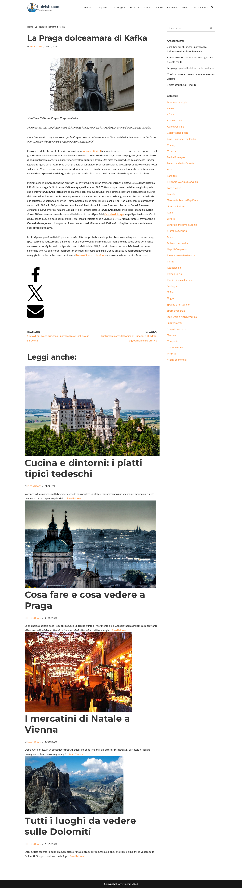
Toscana (171, 335)
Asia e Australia (175, 126)
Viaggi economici (177, 359)
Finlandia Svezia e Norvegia (182, 181)
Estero (170, 169)
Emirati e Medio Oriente (180, 163)
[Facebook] (35, 282)
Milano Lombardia (177, 243)
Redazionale (174, 267)
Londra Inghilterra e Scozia (182, 224)
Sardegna (172, 286)
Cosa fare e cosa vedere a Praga (85, 600)
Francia (171, 193)
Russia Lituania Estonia (179, 279)
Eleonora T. (34, 486)
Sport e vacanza (176, 310)
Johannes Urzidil (91, 150)
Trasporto (172, 341)
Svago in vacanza (176, 328)
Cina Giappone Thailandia (181, 138)
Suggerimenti (174, 322)
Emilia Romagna (176, 157)
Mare (159, 7)
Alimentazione (175, 120)
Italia (170, 212)
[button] (108, 7)
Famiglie (172, 7)
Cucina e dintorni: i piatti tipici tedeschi (83, 468)
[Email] (35, 317)
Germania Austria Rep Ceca (182, 200)
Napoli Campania (177, 249)
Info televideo (200, 7)
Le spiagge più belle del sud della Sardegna (190, 67)
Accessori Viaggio (177, 101)
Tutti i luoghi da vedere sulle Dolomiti (80, 826)
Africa (170, 114)
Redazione (36, 46)
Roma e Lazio (174, 273)
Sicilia (170, 292)
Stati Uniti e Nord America (182, 316)
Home (87, 7)
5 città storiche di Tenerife (181, 84)
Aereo (170, 108)
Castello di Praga (114, 214)
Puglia (170, 261)
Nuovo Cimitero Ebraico (90, 255)
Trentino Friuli (175, 347)
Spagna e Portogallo (178, 304)
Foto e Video (174, 187)
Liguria (171, 218)
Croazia (171, 151)
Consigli (171, 144)
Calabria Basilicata (177, 132)
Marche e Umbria (177, 230)
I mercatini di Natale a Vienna (77, 724)
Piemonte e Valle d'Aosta (181, 255)
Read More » (74, 498)
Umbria (171, 353)
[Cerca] (212, 7)
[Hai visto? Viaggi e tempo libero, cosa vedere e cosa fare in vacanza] (44, 7)
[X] (35, 300)
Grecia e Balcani (176, 206)
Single (184, 7)
